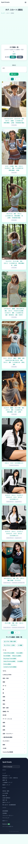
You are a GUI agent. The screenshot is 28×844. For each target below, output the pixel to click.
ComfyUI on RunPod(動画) (10, 667)
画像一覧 (4, 780)
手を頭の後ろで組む (20, 122)
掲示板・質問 (5, 791)
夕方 (15, 411)
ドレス (11, 463)
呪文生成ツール (6, 775)
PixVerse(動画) (7, 664)
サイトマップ (5, 817)
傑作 (13, 312)
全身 (6, 314)
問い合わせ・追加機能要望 (9, 804)
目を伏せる (11, 314)
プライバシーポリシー (7, 815)
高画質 (13, 308)
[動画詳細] (14, 439)
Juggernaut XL (18, 501)
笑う (18, 578)
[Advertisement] (14, 30)
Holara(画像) (19, 653)
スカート (7, 120)
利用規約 (4, 813)
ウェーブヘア (8, 261)
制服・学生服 (10, 580)
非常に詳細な (6, 122)
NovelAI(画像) (7, 655)
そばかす (21, 314)
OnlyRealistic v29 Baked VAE (18, 582)
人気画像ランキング (7, 782)
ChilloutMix (14, 125)
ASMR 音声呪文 (6, 798)
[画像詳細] (14, 99)
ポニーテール (9, 213)
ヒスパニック (9, 497)
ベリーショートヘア (8, 118)
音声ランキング (6, 802)
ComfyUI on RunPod (14, 465)
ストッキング (17, 580)
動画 (21, 645)
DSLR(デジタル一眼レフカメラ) (12, 360)
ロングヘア (6, 407)
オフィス (20, 497)
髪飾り (15, 358)
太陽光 (12, 120)
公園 (16, 314)
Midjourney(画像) (16, 655)
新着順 (12, 57)
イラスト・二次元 (10, 645)
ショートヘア (17, 118)
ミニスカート (7, 168)
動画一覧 (4, 795)
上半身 (12, 122)
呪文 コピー (14, 74)
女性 (23, 118)
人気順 (19, 57)
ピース (6, 166)
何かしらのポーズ (20, 308)
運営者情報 (5, 811)
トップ (4, 773)
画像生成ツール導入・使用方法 (10, 778)
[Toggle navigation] (25, 2)
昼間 (13, 168)
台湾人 (23, 362)
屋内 (23, 358)
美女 (16, 166)
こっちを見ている (19, 120)
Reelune (6, 824)
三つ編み (12, 166)
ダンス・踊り (16, 261)
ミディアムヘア (7, 308)
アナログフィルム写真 (18, 310)
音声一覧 (4, 800)
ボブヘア (10, 358)
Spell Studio (5, 2)
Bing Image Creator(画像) (10, 658)
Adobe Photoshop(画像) (9, 661)
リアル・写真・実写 (11, 641)
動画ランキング (6, 784)
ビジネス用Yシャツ (19, 463)
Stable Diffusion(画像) (9, 653)
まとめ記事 (5, 793)
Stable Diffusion (10, 501)
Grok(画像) (20, 661)
